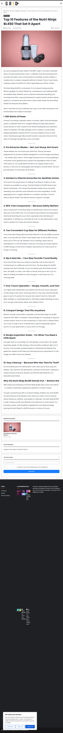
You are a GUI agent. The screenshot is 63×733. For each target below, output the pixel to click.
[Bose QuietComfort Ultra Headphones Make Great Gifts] (19, 494)
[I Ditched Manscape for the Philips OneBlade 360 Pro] (28, 550)
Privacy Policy (5, 495)
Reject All (20, 726)
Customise (10, 726)
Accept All (30, 726)
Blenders (23, 11)
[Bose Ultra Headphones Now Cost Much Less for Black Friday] (19, 610)
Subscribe (31, 471)
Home (7, 11)
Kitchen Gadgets (15, 11)
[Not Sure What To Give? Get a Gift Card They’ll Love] (28, 666)
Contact (4, 491)
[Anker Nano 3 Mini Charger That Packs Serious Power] (28, 491)
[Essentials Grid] (12, 3)
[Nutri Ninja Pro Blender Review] (12, 427)
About (3, 493)
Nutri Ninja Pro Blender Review (10, 434)
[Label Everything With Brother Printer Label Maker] (24, 494)
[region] (20, 721)
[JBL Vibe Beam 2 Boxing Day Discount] (24, 491)
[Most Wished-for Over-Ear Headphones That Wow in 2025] (24, 666)
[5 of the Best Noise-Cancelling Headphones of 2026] (19, 491)
